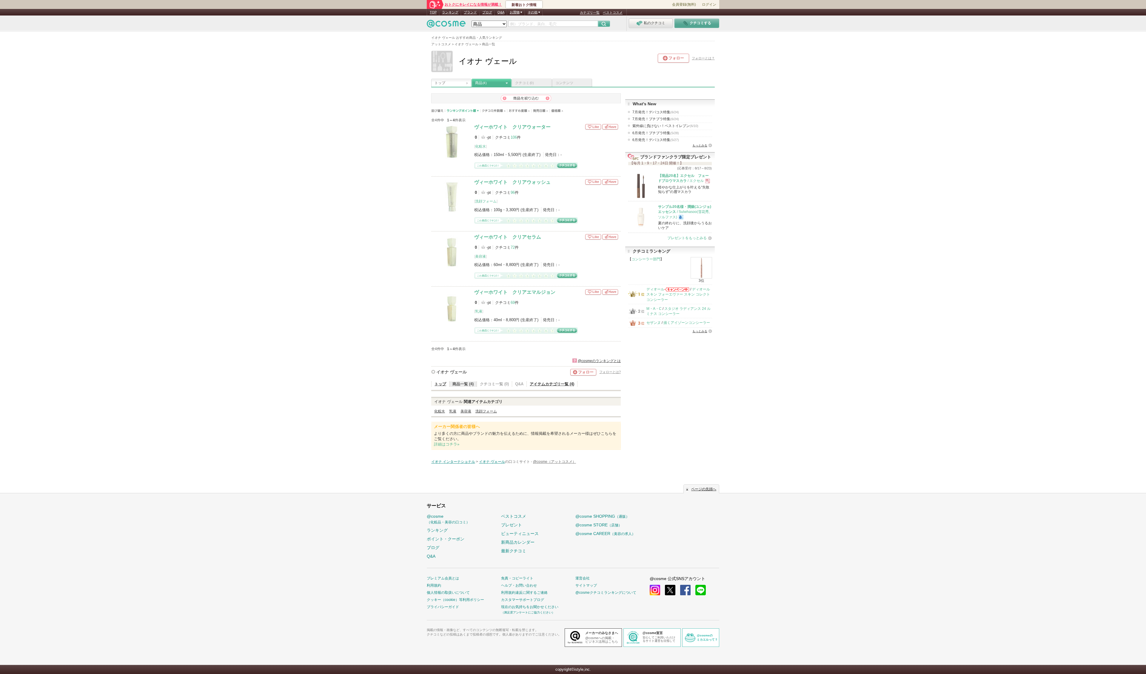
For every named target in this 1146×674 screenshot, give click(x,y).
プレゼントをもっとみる (687, 238)
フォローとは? (610, 372)
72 (513, 247)
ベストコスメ (613, 12)
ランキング (450, 12)
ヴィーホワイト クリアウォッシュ (512, 182)
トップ (440, 83)
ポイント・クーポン (445, 539)
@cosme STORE (598, 524)
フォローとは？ (703, 58)
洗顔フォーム (486, 201)
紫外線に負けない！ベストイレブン (665, 126)
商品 (480, 83)
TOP (433, 12)
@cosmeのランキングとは (599, 361)
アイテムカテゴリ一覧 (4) (552, 384)
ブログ (487, 12)
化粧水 (480, 146)
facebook (685, 590)
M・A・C (654, 309)
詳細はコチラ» (446, 444)
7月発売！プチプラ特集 (655, 119)
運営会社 (582, 578)
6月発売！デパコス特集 (655, 140)
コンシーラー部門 (645, 259)
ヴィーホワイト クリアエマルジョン (514, 292)
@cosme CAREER (605, 533)
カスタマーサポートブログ (522, 600)
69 (513, 302)
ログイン (709, 4)
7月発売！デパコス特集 (655, 112)
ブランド (470, 12)
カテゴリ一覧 (590, 12)
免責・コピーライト (517, 578)
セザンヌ (653, 323)
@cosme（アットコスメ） (554, 462)
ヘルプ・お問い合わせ (519, 585)
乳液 (478, 311)
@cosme (448, 519)
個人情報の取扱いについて (448, 592)
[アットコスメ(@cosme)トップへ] (446, 25)
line (700, 590)
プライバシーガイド (443, 607)
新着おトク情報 (524, 5)
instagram (655, 590)
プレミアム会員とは (443, 578)
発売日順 (541, 110)
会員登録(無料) (684, 4)
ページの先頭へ (703, 489)
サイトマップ (586, 585)
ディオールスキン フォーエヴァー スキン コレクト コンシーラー (678, 294)
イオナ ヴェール (451, 372)
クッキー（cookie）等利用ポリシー (455, 600)
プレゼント (511, 524)
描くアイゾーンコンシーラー (686, 323)
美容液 (480, 256)
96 (513, 192)
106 (514, 137)
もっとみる (699, 145)
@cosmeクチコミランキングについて (605, 592)
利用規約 (434, 585)
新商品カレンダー (518, 542)
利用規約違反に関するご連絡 (524, 592)
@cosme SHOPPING (602, 516)
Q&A (500, 12)
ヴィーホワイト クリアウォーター (512, 126)
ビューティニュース (520, 533)
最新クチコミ (513, 550)
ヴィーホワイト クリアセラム (507, 236)
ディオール (655, 289)
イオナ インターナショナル (453, 462)
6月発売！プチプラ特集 (655, 133)
